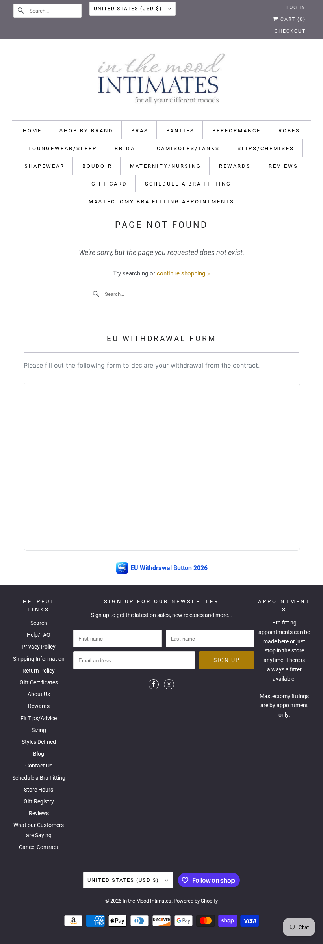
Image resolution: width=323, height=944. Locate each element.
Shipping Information (39, 659)
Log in (296, 7)
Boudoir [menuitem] (97, 166)
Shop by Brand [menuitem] (86, 131)
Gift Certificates (39, 682)
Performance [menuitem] (236, 131)
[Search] (21, 11)
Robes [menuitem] (289, 131)
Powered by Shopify (196, 901)
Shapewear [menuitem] (44, 166)
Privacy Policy (39, 646)
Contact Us (38, 765)
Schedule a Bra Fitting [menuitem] (188, 184)
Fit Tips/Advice (38, 718)
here (283, 641)
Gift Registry (39, 801)
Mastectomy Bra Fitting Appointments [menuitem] (161, 201)
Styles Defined (39, 742)
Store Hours (38, 789)
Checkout (290, 31)
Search (38, 623)
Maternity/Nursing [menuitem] (165, 166)
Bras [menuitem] (140, 131)
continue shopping (182, 273)
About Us (39, 694)
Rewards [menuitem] (235, 166)
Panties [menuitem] (180, 131)
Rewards (39, 706)
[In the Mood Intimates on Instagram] (169, 684)
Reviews (39, 813)
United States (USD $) (129, 8)
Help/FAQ (38, 635)
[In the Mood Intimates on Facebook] (154, 684)
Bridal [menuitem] (127, 148)
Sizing (39, 730)
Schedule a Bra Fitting (38, 778)
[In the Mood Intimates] (161, 81)
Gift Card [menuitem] (109, 184)
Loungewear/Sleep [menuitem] (62, 148)
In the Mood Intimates (147, 901)
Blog (38, 754)
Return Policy (38, 670)
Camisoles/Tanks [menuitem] (188, 148)
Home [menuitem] (32, 131)
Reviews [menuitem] (283, 166)
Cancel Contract (38, 847)
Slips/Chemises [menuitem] (266, 148)
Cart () (292, 19)
